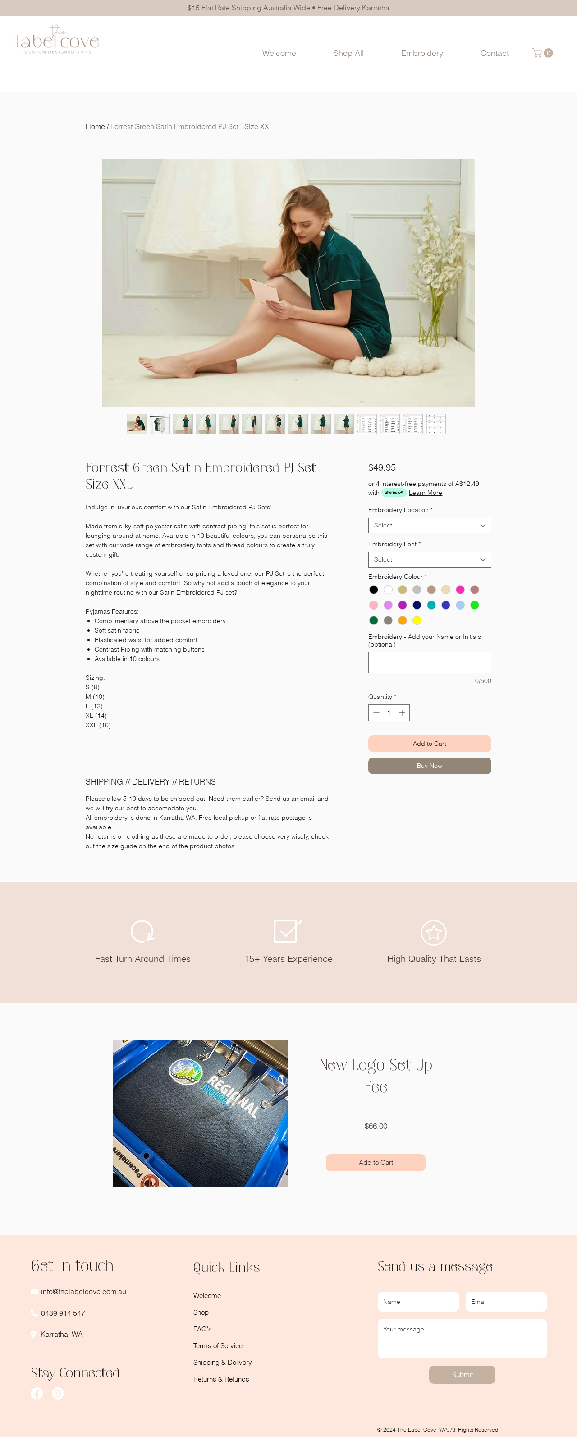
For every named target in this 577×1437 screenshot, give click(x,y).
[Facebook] (37, 1393)
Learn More (425, 493)
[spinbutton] (389, 713)
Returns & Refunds (221, 1379)
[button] (422, 53)
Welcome (207, 1295)
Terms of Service (218, 1345)
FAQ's (202, 1329)
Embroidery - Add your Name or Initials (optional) (424, 640)
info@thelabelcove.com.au (83, 1291)
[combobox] (429, 525)
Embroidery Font (394, 544)
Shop (201, 1312)
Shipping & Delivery (222, 1362)
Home (95, 126)
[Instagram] (58, 1393)
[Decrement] (375, 713)
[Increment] (402, 713)
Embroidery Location (400, 510)
